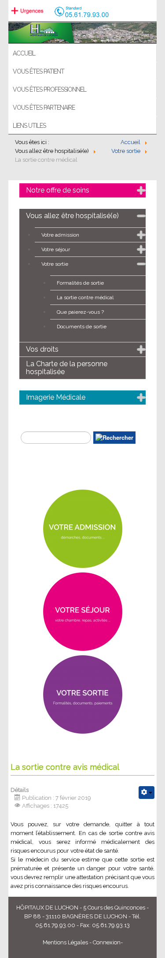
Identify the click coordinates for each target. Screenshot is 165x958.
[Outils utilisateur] (146, 792)
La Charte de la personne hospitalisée (66, 368)
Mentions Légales (65, 942)
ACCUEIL (24, 53)
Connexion (107, 942)
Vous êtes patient (38, 71)
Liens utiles (29, 125)
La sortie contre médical (85, 297)
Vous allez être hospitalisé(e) (72, 216)
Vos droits (42, 349)
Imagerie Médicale (55, 397)
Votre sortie (54, 264)
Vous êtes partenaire (44, 107)
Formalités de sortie (80, 283)
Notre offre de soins (57, 190)
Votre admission (60, 235)
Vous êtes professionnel (49, 89)
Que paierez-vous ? (80, 312)
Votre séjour (55, 249)
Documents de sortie (81, 326)
